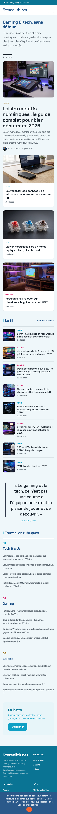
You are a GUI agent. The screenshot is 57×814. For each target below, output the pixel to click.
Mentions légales (41, 790)
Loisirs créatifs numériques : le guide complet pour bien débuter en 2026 (26, 117)
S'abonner (18, 726)
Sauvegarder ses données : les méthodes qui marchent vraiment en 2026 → (24, 557)
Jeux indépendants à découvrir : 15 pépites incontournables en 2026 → (23, 621)
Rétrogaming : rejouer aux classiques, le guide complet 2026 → (25, 612)
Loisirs (8, 659)
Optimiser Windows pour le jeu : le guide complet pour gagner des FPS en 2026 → (28, 631)
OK (29, 809)
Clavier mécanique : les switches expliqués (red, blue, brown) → (28, 566)
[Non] (53, 802)
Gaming (8, 604)
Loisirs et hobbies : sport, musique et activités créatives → (24, 676)
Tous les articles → (45, 320)
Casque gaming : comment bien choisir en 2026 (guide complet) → (25, 639)
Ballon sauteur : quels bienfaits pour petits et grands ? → (28, 691)
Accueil (6, 790)
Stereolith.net (15, 10)
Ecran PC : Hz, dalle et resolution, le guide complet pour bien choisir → (27, 575)
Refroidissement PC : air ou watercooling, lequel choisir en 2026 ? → (25, 584)
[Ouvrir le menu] (51, 10)
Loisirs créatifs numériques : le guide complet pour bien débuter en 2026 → (27, 667)
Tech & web (11, 548)
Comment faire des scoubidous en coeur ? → (24, 684)
